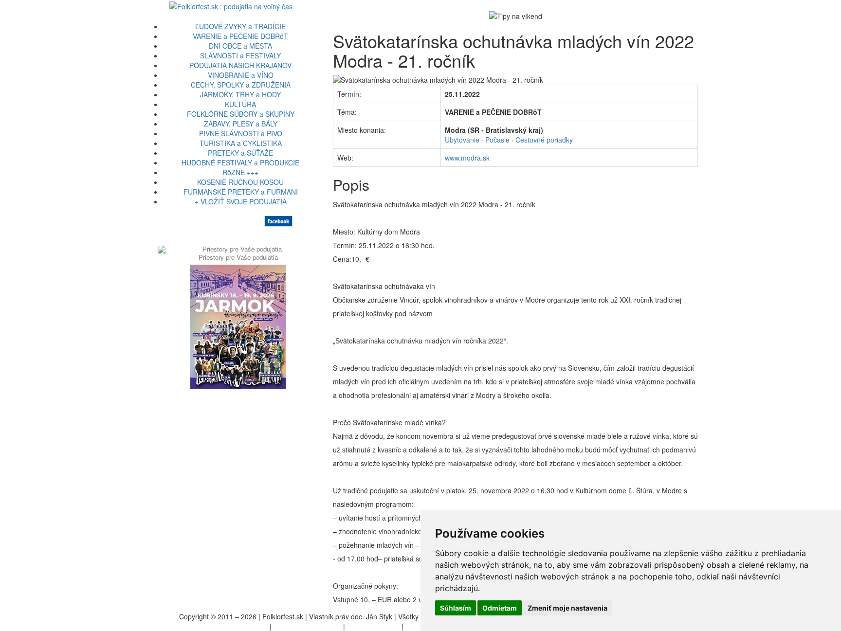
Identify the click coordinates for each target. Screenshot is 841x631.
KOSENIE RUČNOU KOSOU (240, 182)
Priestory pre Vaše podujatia (238, 257)
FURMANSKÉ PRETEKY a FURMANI (240, 192)
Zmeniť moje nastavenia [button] (567, 608)
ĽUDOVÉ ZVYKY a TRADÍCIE (240, 26)
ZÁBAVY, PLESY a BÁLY (240, 123)
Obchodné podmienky (307, 626)
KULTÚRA (240, 104)
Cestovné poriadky (544, 139)
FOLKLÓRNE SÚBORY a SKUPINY (240, 114)
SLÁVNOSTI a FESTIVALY (240, 55)
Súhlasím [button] (455, 608)
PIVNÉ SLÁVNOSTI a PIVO (240, 133)
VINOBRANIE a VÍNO (241, 75)
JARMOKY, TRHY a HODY (240, 94)
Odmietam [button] (499, 608)
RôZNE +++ (240, 172)
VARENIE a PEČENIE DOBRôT (240, 36)
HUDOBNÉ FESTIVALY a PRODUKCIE (240, 162)
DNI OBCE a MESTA (240, 46)
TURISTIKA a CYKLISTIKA (241, 143)
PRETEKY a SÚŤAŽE (240, 153)
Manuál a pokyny (373, 626)
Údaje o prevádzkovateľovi (227, 626)
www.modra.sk (467, 157)
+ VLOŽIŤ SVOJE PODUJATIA (241, 201)
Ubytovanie (462, 139)
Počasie (497, 139)
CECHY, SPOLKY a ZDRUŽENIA (241, 85)
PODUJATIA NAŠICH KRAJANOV (240, 65)
